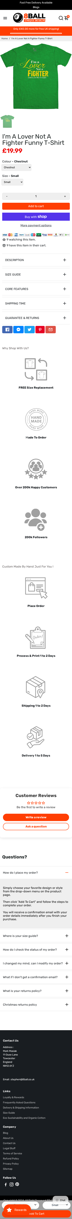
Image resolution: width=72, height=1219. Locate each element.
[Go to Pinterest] (40, 329)
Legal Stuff (9, 1148)
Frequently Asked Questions (19, 1102)
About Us (8, 1138)
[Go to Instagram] (11, 1185)
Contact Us (9, 1143)
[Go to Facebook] (7, 329)
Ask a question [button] (36, 826)
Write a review (36, 817)
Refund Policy (11, 1158)
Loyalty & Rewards (13, 1097)
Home (4, 38)
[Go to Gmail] (50, 329)
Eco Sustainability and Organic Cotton (24, 1117)
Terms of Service (12, 1153)
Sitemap (7, 1168)
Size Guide (9, 1112)
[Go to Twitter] (29, 329)
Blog (5, 1132)
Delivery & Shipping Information (21, 1107)
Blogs (36, 7)
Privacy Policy (11, 1163)
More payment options (36, 225)
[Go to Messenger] (18, 329)
